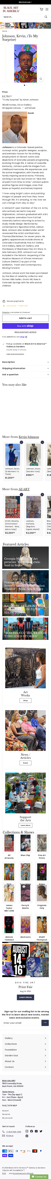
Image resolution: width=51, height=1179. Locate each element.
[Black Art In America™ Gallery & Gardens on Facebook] (31, 1131)
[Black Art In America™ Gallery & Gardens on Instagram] (27, 1131)
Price (5, 92)
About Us (6, 1114)
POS (4, 1173)
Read (25, 763)
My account (7, 1118)
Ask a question (10, 374)
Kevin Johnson (29, 437)
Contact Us (40, 1177)
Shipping (6, 312)
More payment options (25, 332)
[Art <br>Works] (25, 668)
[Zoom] (40, 78)
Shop (25, 700)
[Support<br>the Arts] (25, 793)
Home (4, 31)
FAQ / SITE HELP (9, 1105)
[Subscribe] (45, 1023)
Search (5, 1110)
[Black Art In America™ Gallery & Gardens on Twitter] (41, 1131)
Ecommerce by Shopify (23, 1173)
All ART (24, 489)
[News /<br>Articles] (25, 730)
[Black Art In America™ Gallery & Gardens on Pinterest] (27, 1136)
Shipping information (13, 368)
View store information (15, 354)
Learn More (25, 825)
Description (8, 362)
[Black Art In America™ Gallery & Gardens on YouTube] (36, 1131)
